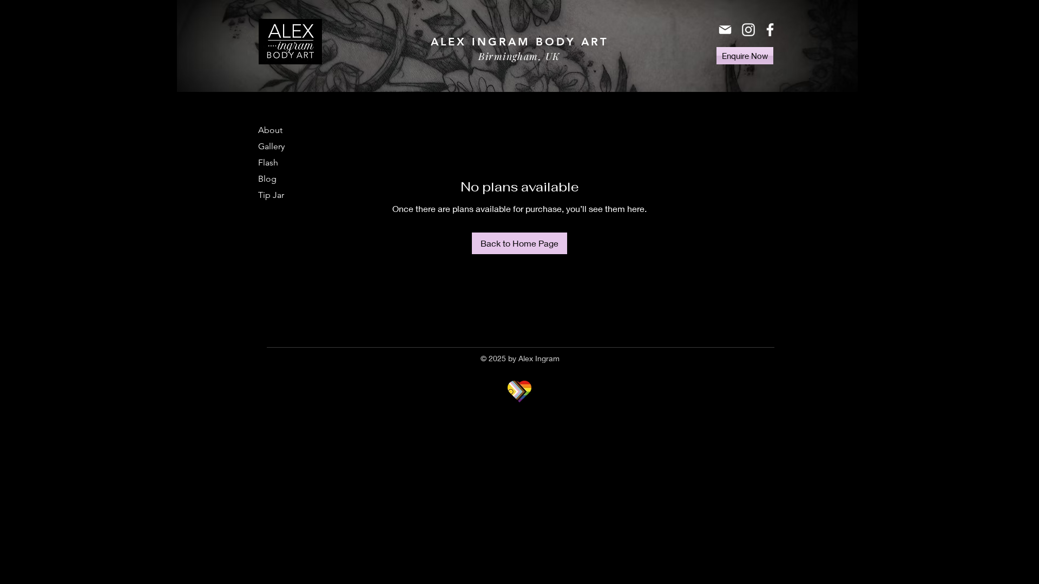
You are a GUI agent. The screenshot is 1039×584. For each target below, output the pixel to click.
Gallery (271, 146)
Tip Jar (271, 195)
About (270, 130)
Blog (267, 179)
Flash (268, 162)
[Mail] (725, 30)
